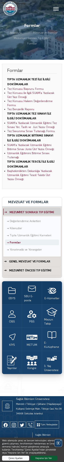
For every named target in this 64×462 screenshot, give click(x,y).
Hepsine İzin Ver (43, 458)
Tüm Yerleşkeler (49, 424)
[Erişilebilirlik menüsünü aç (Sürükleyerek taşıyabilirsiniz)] (58, 443)
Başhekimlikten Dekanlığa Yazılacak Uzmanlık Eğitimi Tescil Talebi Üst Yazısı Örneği (29, 175)
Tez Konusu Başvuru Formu (25, 88)
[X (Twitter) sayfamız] (22, 425)
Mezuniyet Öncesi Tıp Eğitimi (30, 270)
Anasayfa (16, 32)
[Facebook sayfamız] (5, 425)
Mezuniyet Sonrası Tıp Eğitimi (32, 38)
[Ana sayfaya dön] (10, 8)
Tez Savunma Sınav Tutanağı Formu (31, 131)
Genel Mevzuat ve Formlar (29, 261)
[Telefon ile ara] (30, 425)
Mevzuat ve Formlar (45, 32)
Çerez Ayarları (16, 458)
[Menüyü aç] (56, 9)
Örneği (49, 149)
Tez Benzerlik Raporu (20, 109)
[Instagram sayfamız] (13, 425)
